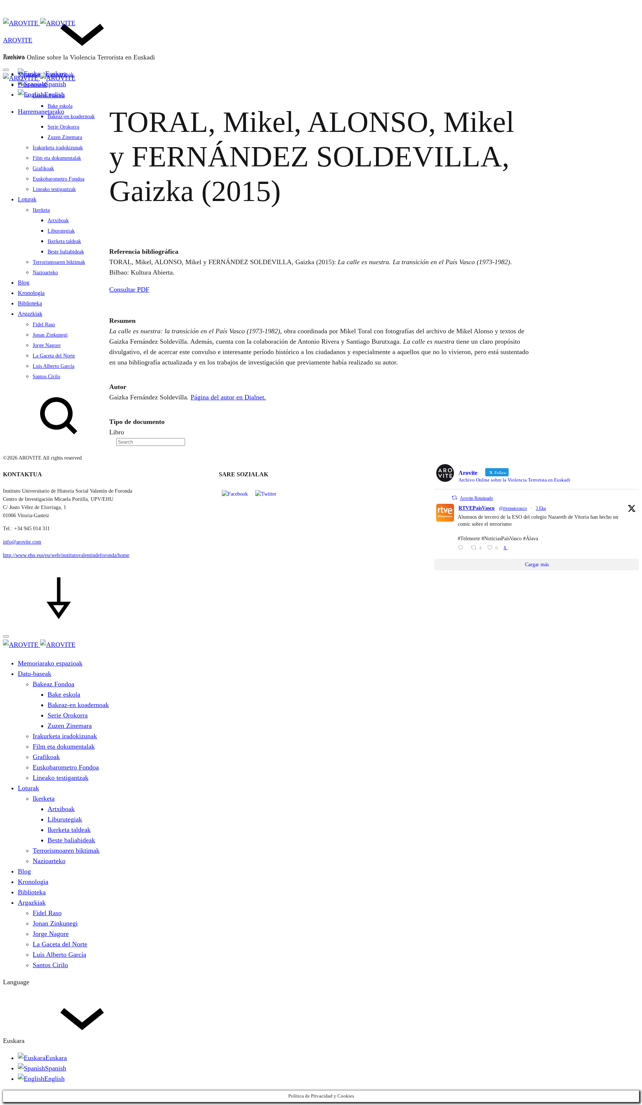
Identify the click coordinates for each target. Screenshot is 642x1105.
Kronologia (31, 293)
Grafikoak (43, 168)
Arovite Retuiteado (476, 498)
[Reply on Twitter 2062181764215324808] (462, 548)
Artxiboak (58, 220)
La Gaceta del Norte (54, 356)
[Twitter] (265, 493)
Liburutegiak (61, 231)
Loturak (27, 199)
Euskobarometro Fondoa (58, 179)
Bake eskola (60, 106)
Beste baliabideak (66, 252)
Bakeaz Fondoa (49, 95)
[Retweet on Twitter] (454, 497)
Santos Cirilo (46, 376)
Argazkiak (30, 314)
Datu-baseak (32, 85)
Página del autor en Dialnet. (228, 397)
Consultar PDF (129, 289)
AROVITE (17, 40)
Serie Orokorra (63, 127)
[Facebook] (235, 493)
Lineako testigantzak (54, 189)
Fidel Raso (44, 324)
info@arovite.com (22, 542)
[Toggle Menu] (6, 70)
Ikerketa (41, 210)
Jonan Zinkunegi (50, 335)
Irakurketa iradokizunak (58, 147)
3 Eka (541, 508)
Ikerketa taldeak (64, 241)
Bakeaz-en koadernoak (71, 116)
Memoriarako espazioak (50, 663)
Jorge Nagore (47, 345)
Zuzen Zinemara (65, 137)
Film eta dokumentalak (57, 158)
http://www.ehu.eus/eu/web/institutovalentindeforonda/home (66, 555)
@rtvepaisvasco (513, 508)
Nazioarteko (45, 272)
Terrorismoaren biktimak (59, 262)
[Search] (94, 441)
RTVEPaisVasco (476, 508)
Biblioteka (30, 303)
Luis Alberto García (53, 366)
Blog (23, 282)
